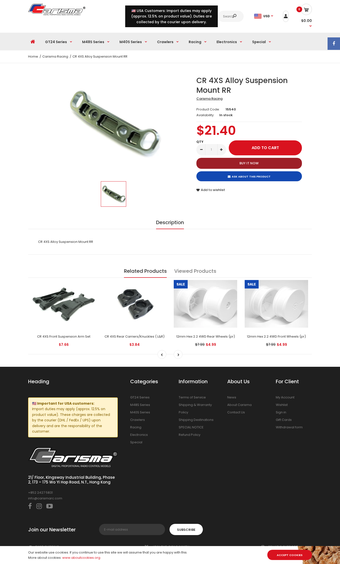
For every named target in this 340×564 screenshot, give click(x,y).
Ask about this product (251, 177)
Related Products (145, 271)
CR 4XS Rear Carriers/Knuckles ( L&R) (135, 336)
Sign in (281, 412)
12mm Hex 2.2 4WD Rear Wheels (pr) (205, 336)
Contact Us (236, 412)
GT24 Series (140, 397)
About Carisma (239, 404)
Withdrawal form (289, 427)
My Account (285, 397)
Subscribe (186, 529)
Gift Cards (284, 419)
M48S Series (140, 404)
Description (170, 222)
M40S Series (140, 412)
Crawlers (137, 419)
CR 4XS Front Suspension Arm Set (63, 336)
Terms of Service (192, 397)
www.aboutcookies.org (81, 557)
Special (136, 442)
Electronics (139, 434)
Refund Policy (189, 434)
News (231, 397)
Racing (135, 427)
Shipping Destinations (196, 419)
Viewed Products (195, 271)
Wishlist (282, 404)
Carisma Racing (209, 98)
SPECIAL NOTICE (191, 427)
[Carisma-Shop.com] (56, 14)
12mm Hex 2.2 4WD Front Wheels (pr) (276, 336)
